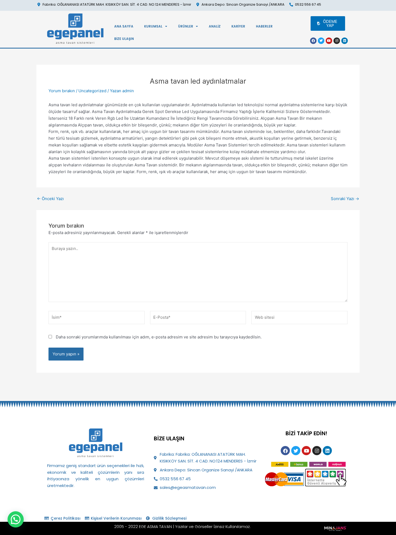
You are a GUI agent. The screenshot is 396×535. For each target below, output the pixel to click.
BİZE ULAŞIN (124, 38)
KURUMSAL (153, 26)
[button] (16, 519)
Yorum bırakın (61, 90)
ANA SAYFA (123, 26)
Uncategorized (92, 90)
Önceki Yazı (50, 199)
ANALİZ (215, 26)
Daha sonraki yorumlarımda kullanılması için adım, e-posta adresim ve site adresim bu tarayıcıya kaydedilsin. (159, 336)
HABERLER (264, 26)
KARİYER (238, 26)
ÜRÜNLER (185, 26)
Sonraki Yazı (345, 199)
